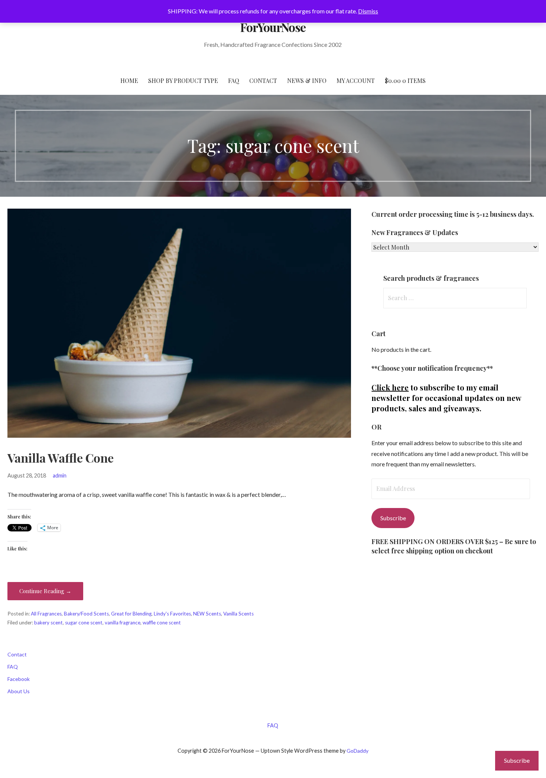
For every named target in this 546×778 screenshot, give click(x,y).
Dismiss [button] (368, 11)
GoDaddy (357, 751)
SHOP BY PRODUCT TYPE (183, 80)
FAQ (233, 80)
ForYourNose (273, 27)
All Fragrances (46, 614)
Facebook (18, 679)
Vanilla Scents (238, 614)
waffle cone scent (162, 623)
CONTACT (263, 80)
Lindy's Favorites (172, 614)
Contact (17, 654)
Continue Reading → (45, 591)
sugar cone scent (84, 623)
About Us (18, 691)
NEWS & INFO (306, 80)
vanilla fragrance (122, 623)
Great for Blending (131, 614)
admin (59, 475)
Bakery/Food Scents (86, 614)
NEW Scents (207, 614)
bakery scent (48, 623)
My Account (356, 80)
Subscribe (393, 517)
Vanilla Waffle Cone (60, 458)
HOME (129, 80)
